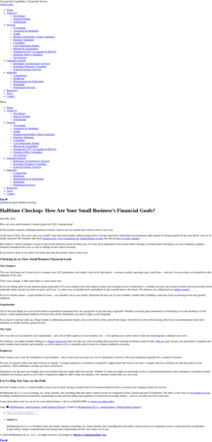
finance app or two (57, 341)
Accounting (19, 27)
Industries (12, 72)
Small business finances (128, 407)
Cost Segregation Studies (26, 45)
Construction (20, 75)
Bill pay (160, 341)
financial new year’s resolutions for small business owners (73, 238)
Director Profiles (21, 19)
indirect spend (181, 289)
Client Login (6, 4)
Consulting (19, 42)
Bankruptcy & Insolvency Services (31, 63)
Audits (16, 33)
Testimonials (19, 21)
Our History (19, 16)
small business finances (53, 407)
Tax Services (20, 57)
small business (32, 407)
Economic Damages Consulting (29, 66)
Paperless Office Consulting (27, 54)
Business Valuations (23, 39)
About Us (12, 13)
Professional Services (24, 87)
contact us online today (102, 401)
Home (10, 10)
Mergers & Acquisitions (25, 48)
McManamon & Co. (88, 407)
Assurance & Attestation (26, 30)
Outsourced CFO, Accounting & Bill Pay (34, 51)
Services (11, 24)
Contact (11, 96)
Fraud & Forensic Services (27, 69)
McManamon (17, 407)
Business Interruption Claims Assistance (34, 36)
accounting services (200, 392)
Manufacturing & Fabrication (28, 81)
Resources (12, 90)
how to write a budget (127, 238)
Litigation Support (16, 60)
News (10, 93)
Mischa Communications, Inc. (90, 434)
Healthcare (19, 78)
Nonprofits (19, 84)
